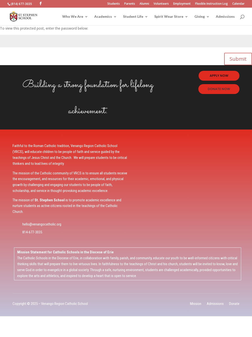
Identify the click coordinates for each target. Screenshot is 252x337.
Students (113, 4)
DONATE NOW (219, 89)
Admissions (225, 17)
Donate (234, 303)
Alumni (144, 4)
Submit (238, 59)
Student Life (133, 17)
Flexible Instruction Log (211, 4)
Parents (129, 4)
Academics (103, 17)
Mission (195, 303)
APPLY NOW (219, 75)
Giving (199, 17)
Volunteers (161, 4)
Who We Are (72, 17)
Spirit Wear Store (168, 17)
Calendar (238, 4)
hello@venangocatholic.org (41, 224)
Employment (182, 4)
